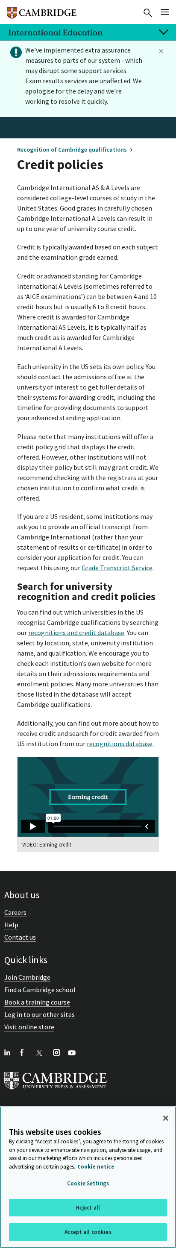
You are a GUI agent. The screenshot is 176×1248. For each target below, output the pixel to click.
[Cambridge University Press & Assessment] (55, 1091)
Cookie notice (95, 1166)
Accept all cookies (88, 1232)
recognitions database (120, 743)
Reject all (88, 1207)
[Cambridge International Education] (41, 9)
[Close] (165, 1118)
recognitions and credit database (76, 632)
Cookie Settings (88, 1183)
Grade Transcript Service (117, 567)
